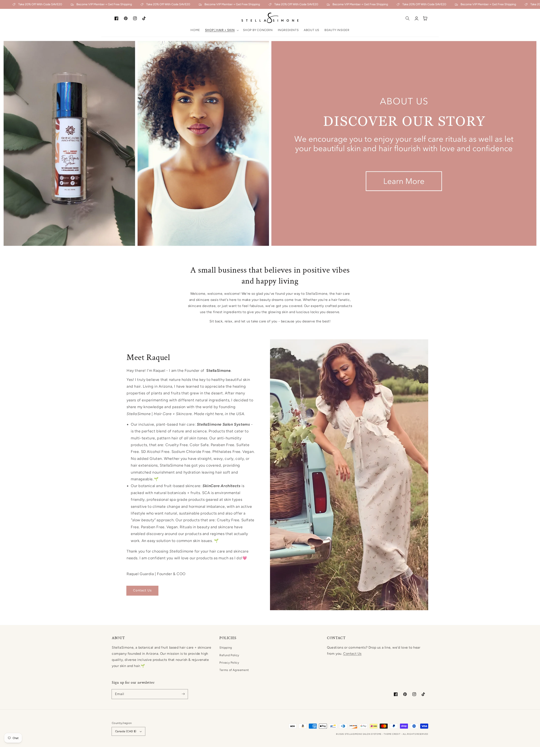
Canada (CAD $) (125, 731)
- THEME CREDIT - (392, 734)
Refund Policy (229, 655)
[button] (221, 30)
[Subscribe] (183, 694)
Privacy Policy (229, 662)
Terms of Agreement (234, 670)
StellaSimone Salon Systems (363, 734)
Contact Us (142, 590)
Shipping (225, 647)
